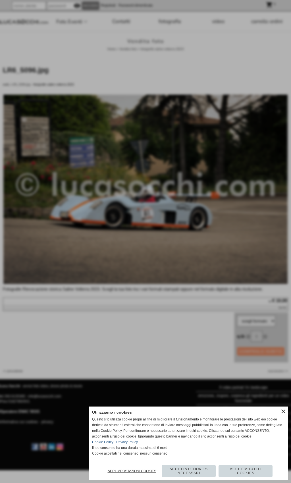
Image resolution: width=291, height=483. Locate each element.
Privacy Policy (127, 442)
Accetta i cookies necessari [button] (189, 471)
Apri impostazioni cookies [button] (132, 471)
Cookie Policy (102, 442)
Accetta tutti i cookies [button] (245, 471)
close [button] (283, 411)
